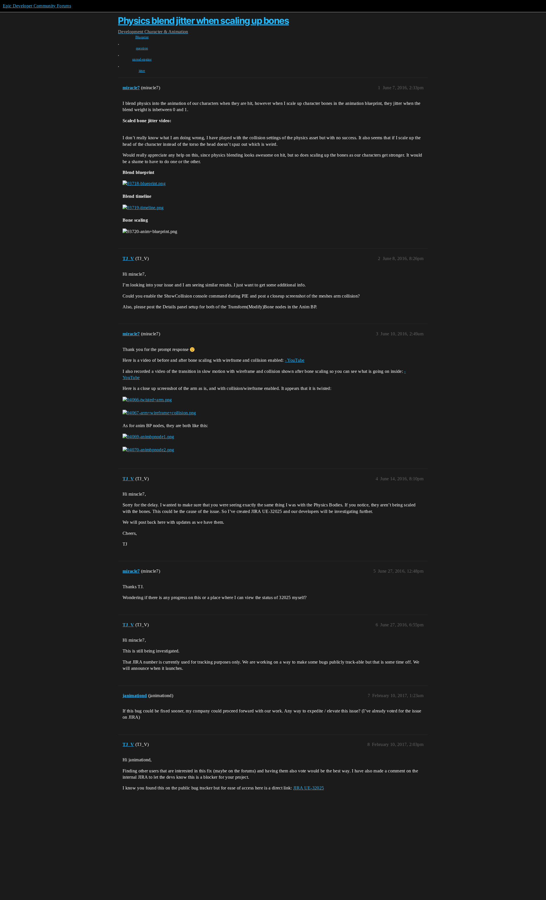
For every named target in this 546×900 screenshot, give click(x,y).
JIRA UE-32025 (308, 787)
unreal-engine (142, 59)
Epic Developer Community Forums (37, 5)
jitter (142, 71)
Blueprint (142, 37)
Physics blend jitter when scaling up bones (203, 20)
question (142, 48)
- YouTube (295, 360)
